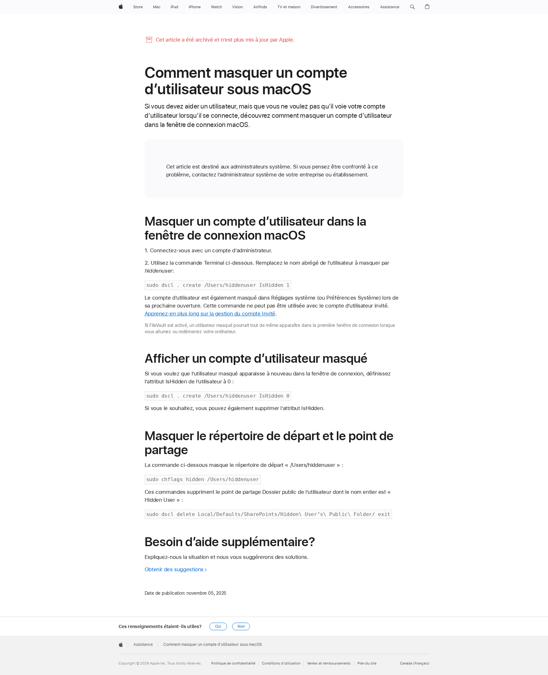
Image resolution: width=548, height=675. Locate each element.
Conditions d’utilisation (281, 663)
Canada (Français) (414, 663)
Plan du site (366, 663)
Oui (218, 626)
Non (241, 626)
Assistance (143, 644)
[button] (412, 7)
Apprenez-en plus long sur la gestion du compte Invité (210, 313)
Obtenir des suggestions (174, 569)
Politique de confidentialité (233, 663)
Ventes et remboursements (329, 663)
